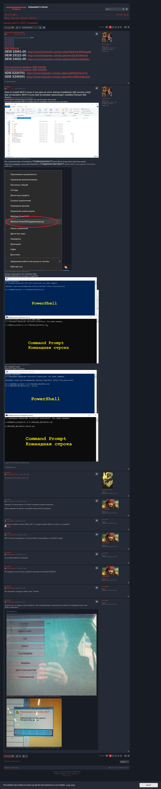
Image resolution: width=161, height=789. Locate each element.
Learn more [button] (70, 785)
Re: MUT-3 (8, 86)
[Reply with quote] (96, 33)
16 (106, 492)
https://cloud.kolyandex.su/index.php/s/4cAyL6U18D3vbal (58, 55)
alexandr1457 (105, 509)
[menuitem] (15, 14)
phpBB (61, 771)
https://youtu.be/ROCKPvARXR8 (22, 97)
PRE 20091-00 (9, 42)
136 (107, 511)
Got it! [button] (148, 785)
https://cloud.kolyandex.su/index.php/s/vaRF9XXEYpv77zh (57, 73)
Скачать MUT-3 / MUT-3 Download (21, 23)
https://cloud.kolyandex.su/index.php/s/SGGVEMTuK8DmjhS (58, 77)
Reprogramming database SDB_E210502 (26, 70)
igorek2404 (105, 519)
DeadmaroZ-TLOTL (107, 489)
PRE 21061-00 (9, 46)
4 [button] (118, 27)
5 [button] (120, 27)
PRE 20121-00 (9, 44)
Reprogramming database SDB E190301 (25, 67)
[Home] (16, 8)
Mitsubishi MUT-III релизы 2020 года (16, 478)
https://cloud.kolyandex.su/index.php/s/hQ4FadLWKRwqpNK (59, 52)
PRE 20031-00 (9, 39)
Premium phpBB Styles (73, 773)
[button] (106, 27)
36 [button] (125, 27)
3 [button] (115, 27)
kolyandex (105, 43)
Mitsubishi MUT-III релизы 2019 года (16, 37)
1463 (107, 46)
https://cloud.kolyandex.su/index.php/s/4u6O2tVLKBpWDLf (59, 59)
